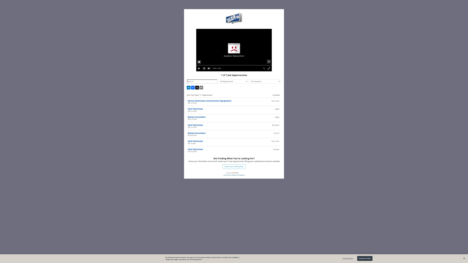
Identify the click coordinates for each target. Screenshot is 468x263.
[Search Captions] (269, 62)
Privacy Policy (227, 175)
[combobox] (233, 81)
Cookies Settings (347, 258)
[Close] (464, 258)
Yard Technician (195, 109)
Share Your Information (234, 166)
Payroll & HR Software (238, 175)
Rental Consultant (197, 117)
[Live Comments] (199, 62)
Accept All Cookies (365, 258)
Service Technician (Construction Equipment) (209, 100)
